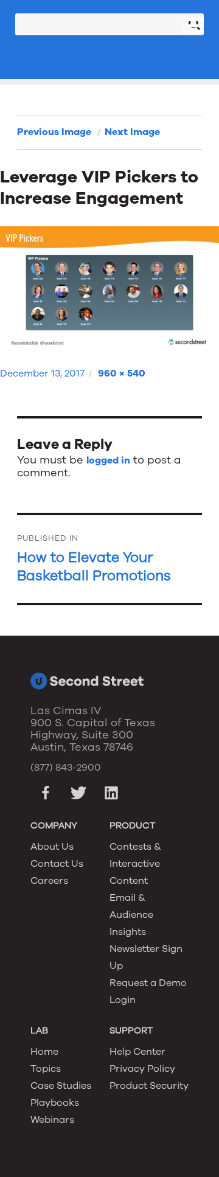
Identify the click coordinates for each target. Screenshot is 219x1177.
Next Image (132, 132)
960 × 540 (121, 373)
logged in (108, 460)
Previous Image (54, 132)
